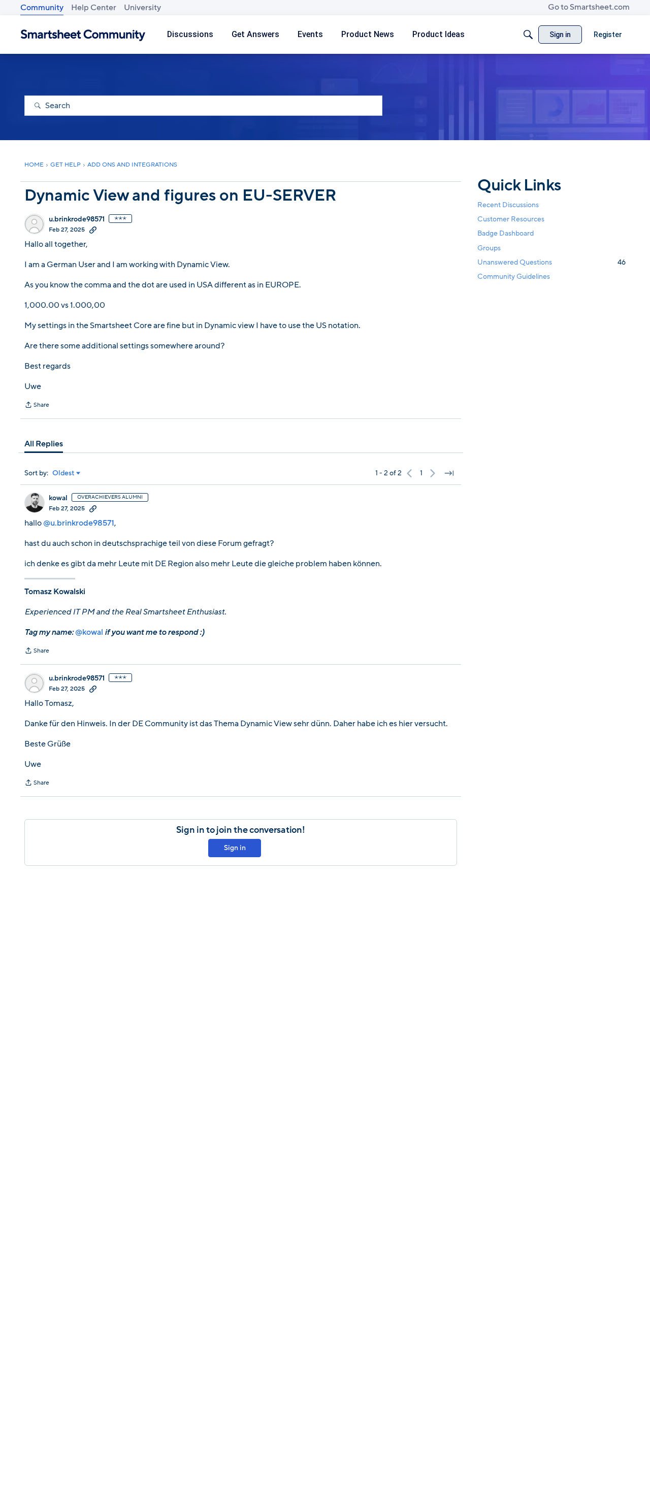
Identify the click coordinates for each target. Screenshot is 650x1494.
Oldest (63, 473)
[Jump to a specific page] (449, 473)
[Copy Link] (93, 229)
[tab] (43, 443)
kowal (58, 498)
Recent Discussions (508, 205)
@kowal (89, 632)
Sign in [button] (235, 848)
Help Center (93, 7)
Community (41, 7)
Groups (489, 247)
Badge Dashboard (505, 233)
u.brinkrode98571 (77, 219)
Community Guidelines (513, 276)
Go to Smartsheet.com (589, 7)
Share (36, 406)
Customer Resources (510, 219)
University (142, 7)
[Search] (528, 34)
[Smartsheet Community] (83, 35)
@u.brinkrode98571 (78, 523)
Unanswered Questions (551, 262)
